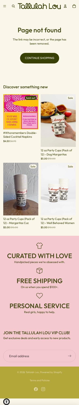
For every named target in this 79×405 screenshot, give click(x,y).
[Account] (65, 6)
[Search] (13, 6)
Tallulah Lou (32, 372)
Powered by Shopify (51, 372)
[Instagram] (43, 389)
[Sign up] (69, 356)
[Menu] (4, 6)
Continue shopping (39, 58)
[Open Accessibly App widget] (6, 401)
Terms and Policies (40, 380)
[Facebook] (35, 389)
